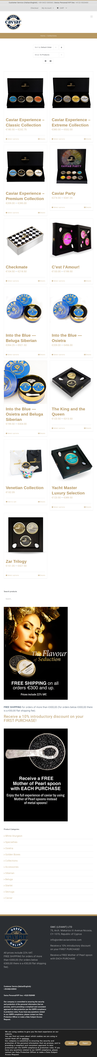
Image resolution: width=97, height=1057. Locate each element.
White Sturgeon (13, 836)
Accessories (12, 867)
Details (42, 139)
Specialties (11, 842)
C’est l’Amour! (66, 267)
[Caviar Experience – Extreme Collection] (71, 93)
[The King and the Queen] (71, 382)
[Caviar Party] (71, 166)
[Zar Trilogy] (25, 534)
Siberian (9, 873)
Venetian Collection (25, 487)
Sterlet (9, 885)
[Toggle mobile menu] (91, 16)
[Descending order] (61, 47)
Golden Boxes (12, 854)
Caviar (9, 898)
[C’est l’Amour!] (71, 240)
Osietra (9, 848)
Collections (11, 860)
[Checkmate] (25, 240)
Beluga (9, 879)
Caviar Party (63, 193)
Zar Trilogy (16, 561)
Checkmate (17, 267)
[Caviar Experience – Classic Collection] (25, 93)
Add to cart (12, 502)
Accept (71, 1043)
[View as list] (50, 61)
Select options (13, 139)
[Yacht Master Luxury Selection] (71, 461)
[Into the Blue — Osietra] (71, 308)
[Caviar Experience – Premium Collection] (25, 166)
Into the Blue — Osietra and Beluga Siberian (24, 414)
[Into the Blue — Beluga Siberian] (25, 308)
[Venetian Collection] (25, 461)
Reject (85, 1043)
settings (25, 1039)
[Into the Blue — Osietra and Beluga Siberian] (25, 382)
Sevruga (9, 891)
